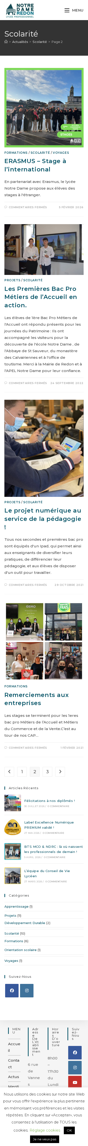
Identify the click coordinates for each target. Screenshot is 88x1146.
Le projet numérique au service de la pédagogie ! (42, 518)
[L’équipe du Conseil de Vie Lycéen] (12, 875)
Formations (16, 153)
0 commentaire (58, 806)
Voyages (61, 153)
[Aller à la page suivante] (60, 772)
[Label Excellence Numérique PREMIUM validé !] (12, 827)
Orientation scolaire (20, 950)
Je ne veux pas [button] (44, 1139)
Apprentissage (16, 906)
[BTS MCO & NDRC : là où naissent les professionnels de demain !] (12, 851)
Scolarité (40, 153)
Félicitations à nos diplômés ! (49, 801)
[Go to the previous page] (9, 772)
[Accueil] (6, 42)
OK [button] (69, 1130)
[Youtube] (75, 1082)
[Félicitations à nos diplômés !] (12, 803)
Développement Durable (24, 923)
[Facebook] (12, 990)
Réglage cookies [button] (45, 1130)
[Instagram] (26, 990)
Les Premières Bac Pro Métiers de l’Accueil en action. (40, 297)
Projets (12, 280)
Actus (13, 1076)
